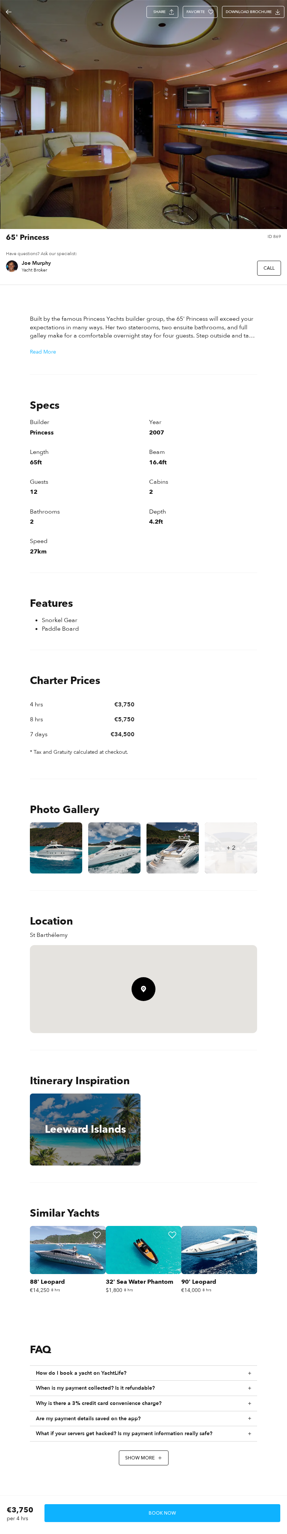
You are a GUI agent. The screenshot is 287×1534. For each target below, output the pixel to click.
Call (269, 268)
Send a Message (226, 268)
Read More (43, 351)
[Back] (9, 12)
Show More (140, 1458)
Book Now (162, 1513)
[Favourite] (96, 1234)
